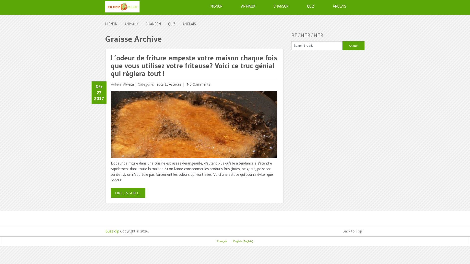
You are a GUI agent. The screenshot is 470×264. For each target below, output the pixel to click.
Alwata (128, 84)
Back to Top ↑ (353, 231)
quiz (171, 24)
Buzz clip (112, 231)
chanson (153, 24)
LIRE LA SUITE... (128, 192)
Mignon (111, 24)
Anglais (189, 24)
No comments (198, 84)
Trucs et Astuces (168, 84)
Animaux (132, 24)
